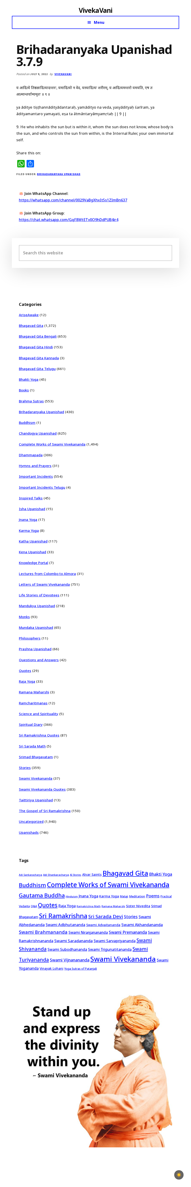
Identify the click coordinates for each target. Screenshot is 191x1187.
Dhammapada (31, 455)
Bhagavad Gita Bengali (38, 336)
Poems (153, 896)
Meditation (137, 896)
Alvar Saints (92, 874)
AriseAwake (29, 314)
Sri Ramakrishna (63, 915)
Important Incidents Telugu (42, 487)
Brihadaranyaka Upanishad (58, 174)
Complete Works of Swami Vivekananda (52, 444)
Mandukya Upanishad (37, 605)
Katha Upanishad (33, 541)
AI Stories (75, 874)
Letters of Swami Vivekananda (44, 584)
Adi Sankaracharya (30, 874)
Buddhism (27, 422)
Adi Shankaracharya (56, 874)
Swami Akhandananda (142, 924)
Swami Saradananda (73, 940)
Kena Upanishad (32, 552)
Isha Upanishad (32, 508)
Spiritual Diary (31, 724)
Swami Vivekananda (35, 778)
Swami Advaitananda (103, 925)
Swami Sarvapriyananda (115, 940)
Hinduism (72, 896)
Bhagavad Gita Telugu (37, 368)
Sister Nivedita (138, 905)
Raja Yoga (27, 681)
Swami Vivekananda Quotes (42, 789)
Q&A (34, 906)
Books (24, 390)
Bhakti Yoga (28, 379)
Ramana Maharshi (34, 692)
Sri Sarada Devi (105, 916)
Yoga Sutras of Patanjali (80, 968)
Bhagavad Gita (31, 325)
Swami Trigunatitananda (110, 949)
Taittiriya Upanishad (36, 800)
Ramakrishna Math (89, 906)
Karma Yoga (29, 530)
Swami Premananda (128, 932)
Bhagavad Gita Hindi (36, 347)
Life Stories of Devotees (39, 595)
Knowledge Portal (33, 562)
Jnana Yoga (28, 519)
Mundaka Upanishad (36, 627)
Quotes (25, 670)
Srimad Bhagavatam (36, 756)
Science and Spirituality (38, 713)
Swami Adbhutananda (65, 924)
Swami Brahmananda (43, 932)
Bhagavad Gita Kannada (39, 358)
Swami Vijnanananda (69, 960)
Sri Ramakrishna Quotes (39, 735)
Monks (24, 616)
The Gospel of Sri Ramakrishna (45, 810)
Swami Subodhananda (67, 949)
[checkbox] (179, 1175)
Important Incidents (36, 476)
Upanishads (29, 832)
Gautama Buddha (42, 895)
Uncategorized (31, 821)
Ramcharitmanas (33, 703)
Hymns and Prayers (35, 465)
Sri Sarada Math (32, 746)
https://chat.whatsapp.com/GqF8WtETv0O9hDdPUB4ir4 (68, 219)
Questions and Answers (39, 660)
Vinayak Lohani (51, 968)
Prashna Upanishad (35, 649)
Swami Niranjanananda (88, 932)
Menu (99, 22)
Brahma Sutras (31, 401)
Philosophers (30, 638)
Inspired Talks (31, 498)
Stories (25, 767)
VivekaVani (96, 10)
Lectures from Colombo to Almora (47, 573)
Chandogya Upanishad (38, 433)
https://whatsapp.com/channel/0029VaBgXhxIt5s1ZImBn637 (73, 200)
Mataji (124, 896)
